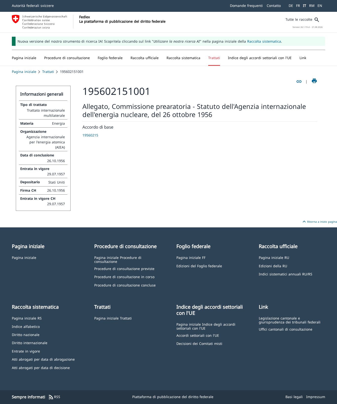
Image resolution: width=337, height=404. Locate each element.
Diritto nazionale (25, 334)
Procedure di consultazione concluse (125, 285)
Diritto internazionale (29, 342)
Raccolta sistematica (264, 41)
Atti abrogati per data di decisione (41, 367)
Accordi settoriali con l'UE (197, 335)
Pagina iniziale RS (27, 318)
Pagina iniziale (24, 71)
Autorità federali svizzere (33, 5)
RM (312, 5)
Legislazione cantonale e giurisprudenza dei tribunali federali (289, 320)
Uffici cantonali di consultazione (285, 329)
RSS (54, 397)
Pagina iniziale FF (191, 257)
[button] (67, 58)
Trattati (48, 71)
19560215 (90, 135)
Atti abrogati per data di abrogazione (43, 359)
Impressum (315, 396)
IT (304, 5)
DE (291, 5)
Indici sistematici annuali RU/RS (285, 274)
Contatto (274, 5)
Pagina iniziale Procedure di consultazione (117, 259)
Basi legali (294, 396)
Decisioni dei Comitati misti (199, 343)
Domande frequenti (246, 5)
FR (298, 5)
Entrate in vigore (26, 351)
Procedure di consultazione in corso (124, 276)
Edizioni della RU (273, 266)
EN (320, 5)
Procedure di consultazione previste (124, 268)
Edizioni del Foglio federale (199, 266)
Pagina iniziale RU (274, 257)
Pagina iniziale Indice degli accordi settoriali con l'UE (205, 326)
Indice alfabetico (26, 326)
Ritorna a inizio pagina (319, 222)
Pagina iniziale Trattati (113, 318)
